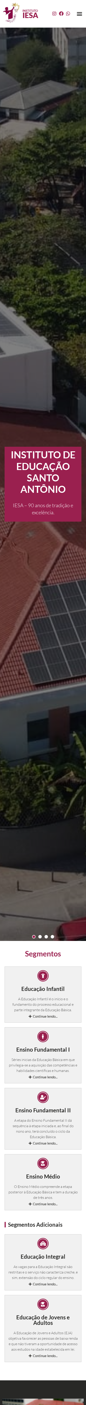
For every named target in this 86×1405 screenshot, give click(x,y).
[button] (79, 13)
